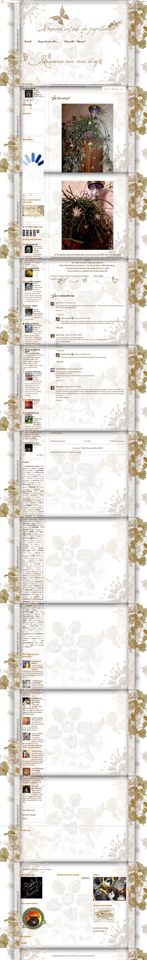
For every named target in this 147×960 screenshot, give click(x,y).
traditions (39, 634)
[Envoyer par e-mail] (94, 276)
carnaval (38, 499)
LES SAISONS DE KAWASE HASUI (37, 376)
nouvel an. (37, 580)
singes (34, 624)
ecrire (24, 520)
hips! (24, 542)
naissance (37, 574)
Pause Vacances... (37, 285)
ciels (40, 508)
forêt (35, 534)
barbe (42, 487)
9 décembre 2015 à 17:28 (82, 318)
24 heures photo (32, 466)
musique (28, 574)
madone (31, 560)
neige (25, 578)
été (24, 525)
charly (41, 503)
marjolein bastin (28, 566)
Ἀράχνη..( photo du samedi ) (37, 734)
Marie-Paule (60, 335)
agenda (25, 468)
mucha (38, 570)
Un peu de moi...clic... (48, 41)
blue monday (37, 493)
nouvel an (26, 580)
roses (39, 620)
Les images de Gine (32, 268)
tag (24, 630)
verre (40, 638)
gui (41, 538)
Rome (32, 620)
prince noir (37, 610)
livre (26, 558)
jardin (25, 548)
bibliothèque (27, 491)
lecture (37, 553)
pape (30, 586)
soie (40, 624)
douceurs (40, 516)
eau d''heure (38, 517)
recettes (37, 614)
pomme (32, 608)
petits (27, 592)
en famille (38, 521)
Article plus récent (58, 441)
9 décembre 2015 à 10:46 (67, 303)
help (32, 540)
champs (38, 501)
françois (41, 534)
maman (25, 564)
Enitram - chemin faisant (31, 307)
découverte (40, 513)
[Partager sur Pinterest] (102, 276)
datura (27, 513)
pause (33, 588)
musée (42, 572)
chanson (25, 503)
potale (28, 610)
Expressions (37, 246)
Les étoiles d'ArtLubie (33, 372)
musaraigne (26, 572)
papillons (37, 586)
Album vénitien (66, 318)
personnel (40, 590)
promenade (28, 612)
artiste (36, 480)
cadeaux (37, 497)
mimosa (38, 568)
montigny (26, 570)
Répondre (59, 310)
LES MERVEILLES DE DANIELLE (32, 414)
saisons (25, 622)
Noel (38, 577)
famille (36, 527)
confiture (25, 512)
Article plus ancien (117, 441)
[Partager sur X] (98, 276)
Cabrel (42, 495)
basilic (28, 489)
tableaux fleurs (37, 628)
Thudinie (39, 630)
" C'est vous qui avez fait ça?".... (37, 682)
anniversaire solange (34, 474)
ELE (26, 819)
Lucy (24, 560)
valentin (38, 636)
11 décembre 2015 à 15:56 (72, 387)
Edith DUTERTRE (61, 369)
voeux (32, 645)
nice (31, 578)
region (32, 618)
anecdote (29, 470)
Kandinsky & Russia (36, 662)
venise (33, 638)
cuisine (41, 512)
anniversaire (39, 472)
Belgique (37, 489)
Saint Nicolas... (37, 751)
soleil (24, 626)
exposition (32, 525)
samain (33, 622)
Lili (32, 555)
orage (25, 584)
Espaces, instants (31, 244)
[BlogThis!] (96, 276)
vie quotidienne (33, 641)
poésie (29, 606)
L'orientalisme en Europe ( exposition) (37, 700)
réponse (39, 618)
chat (29, 505)
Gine (57, 303)
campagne (26, 499)
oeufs (31, 582)
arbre (35, 476)
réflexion (25, 618)
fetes (39, 530)
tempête (30, 630)
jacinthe (37, 546)
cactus (59, 279)
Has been (36, 270)
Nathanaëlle (60, 387)
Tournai (37, 632)
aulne (24, 482)
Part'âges (28, 105)
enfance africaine (28, 523)
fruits (32, 536)
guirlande (26, 540)
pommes (41, 608)
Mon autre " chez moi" (75, 41)
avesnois (38, 484)
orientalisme (34, 584)
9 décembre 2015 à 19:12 (74, 369)
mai (40, 562)
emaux (31, 521)
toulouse (25, 632)
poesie (41, 604)
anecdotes (40, 470)
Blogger (91, 956)
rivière (25, 620)
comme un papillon (34, 510)
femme (25, 530)
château (25, 508)
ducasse (28, 517)
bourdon (25, 495)
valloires (25, 638)
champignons (28, 501)
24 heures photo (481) (32, 353)
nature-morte (36, 575)
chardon (33, 503)
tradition (27, 634)
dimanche (28, 516)
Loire (40, 558)
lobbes (34, 558)
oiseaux (38, 582)
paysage (40, 588)
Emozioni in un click (32, 443)
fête (32, 530)
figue (24, 532)
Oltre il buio (37, 445)
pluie (33, 604)
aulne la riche (35, 482)
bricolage (33, 495)
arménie (30, 478)
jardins (41, 550)
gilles (39, 536)
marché (37, 564)
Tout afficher (40, 455)
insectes (26, 546)
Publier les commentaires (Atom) (92, 448)
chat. (40, 505)
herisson (39, 540)
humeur (38, 542)
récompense (27, 616)
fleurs (32, 532)
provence (26, 614)
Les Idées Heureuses (32, 400)
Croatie (33, 512)
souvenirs (35, 626)
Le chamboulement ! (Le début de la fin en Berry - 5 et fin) (33, 422)
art (37, 478)
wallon (27, 647)
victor (25, 640)
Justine (29, 553)
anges (28, 472)
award (25, 487)
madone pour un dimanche (33, 561)
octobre (25, 582)
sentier (27, 624)
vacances (30, 636)
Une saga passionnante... (37, 787)
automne (27, 484)
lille (43, 556)
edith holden (33, 519)
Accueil (27, 41)
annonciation (27, 476)
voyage (41, 645)
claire (24, 510)
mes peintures (39, 566)
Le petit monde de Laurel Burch (37, 719)
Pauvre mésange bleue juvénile (38, 311)
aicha (33, 468)
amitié (41, 468)
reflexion (38, 616)
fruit (25, 536)
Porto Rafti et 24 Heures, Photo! (37, 327)
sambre (41, 622)
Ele (81, 956)
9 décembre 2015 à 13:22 (72, 335)
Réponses (61, 315)
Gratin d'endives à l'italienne (38, 770)
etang (39, 523)
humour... (37, 544)
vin (26, 645)
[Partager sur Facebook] (100, 276)
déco (33, 513)
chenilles (33, 508)
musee (34, 572)
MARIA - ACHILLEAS (32, 324)
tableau (25, 628)
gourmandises (29, 538)
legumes (25, 556)
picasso (38, 601)
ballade (32, 487)
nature (25, 576)
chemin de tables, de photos (32, 351)
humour (25, 544)
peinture (28, 590)
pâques (25, 588)
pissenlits (25, 603)
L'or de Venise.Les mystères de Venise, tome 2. (37, 94)
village (41, 643)
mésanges (28, 568)
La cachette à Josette (33, 282)
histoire (30, 542)
